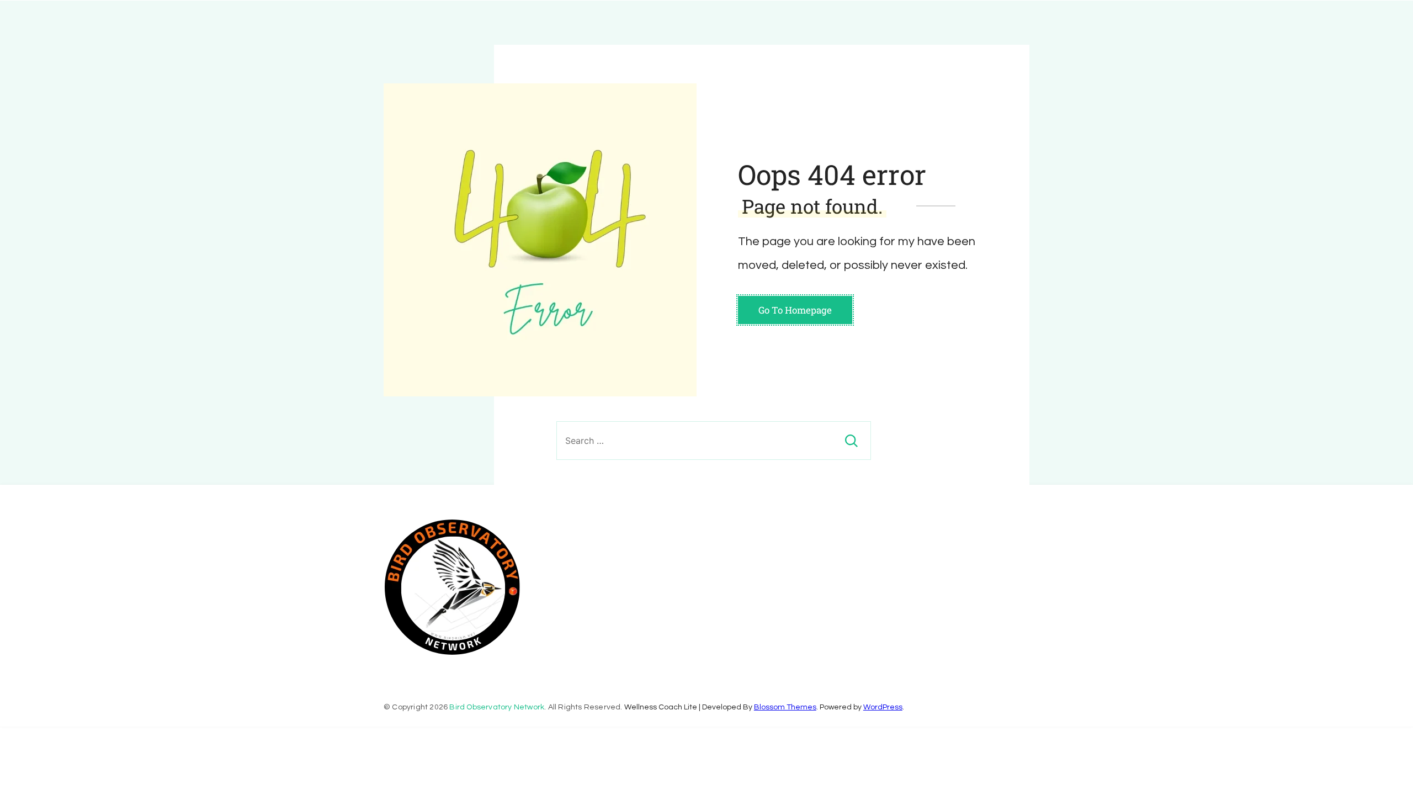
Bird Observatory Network (496, 707)
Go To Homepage (795, 310)
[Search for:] (713, 440)
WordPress (882, 707)
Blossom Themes (785, 707)
